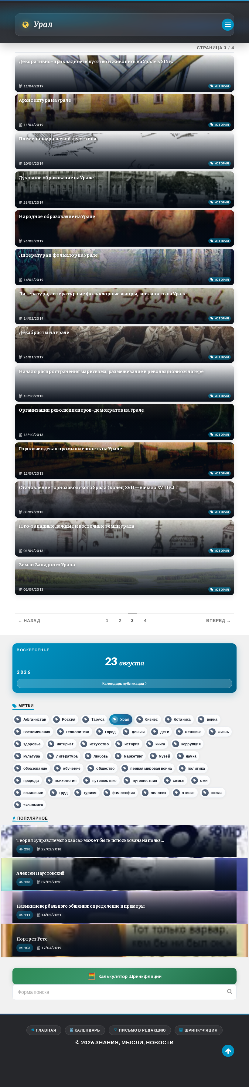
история (132, 744)
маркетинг (133, 756)
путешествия (145, 780)
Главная (46, 1030)
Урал (124, 719)
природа (31, 780)
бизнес (151, 719)
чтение (188, 792)
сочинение (33, 792)
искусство (99, 744)
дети (164, 732)
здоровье (32, 744)
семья (178, 780)
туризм (90, 792)
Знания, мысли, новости (134, 1042)
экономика (33, 805)
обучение (71, 768)
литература (67, 756)
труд (63, 792)
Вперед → (218, 620)
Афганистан (34, 719)
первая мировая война (151, 768)
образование (35, 768)
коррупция (191, 744)
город (110, 732)
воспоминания (36, 732)
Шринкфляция (201, 1030)
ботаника (182, 719)
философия (123, 792)
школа (217, 792)
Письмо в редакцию (142, 1030)
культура (31, 756)
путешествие (104, 780)
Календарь (87, 1030)
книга (160, 744)
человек (158, 792)
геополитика (78, 732)
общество (105, 768)
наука (191, 756)
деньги (138, 732)
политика (196, 768)
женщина (193, 732)
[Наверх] (228, 1051)
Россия (68, 719)
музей (164, 756)
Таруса (97, 719)
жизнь (223, 732)
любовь (101, 756)
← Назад (29, 620)
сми (203, 780)
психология (65, 780)
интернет (65, 744)
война (212, 719)
